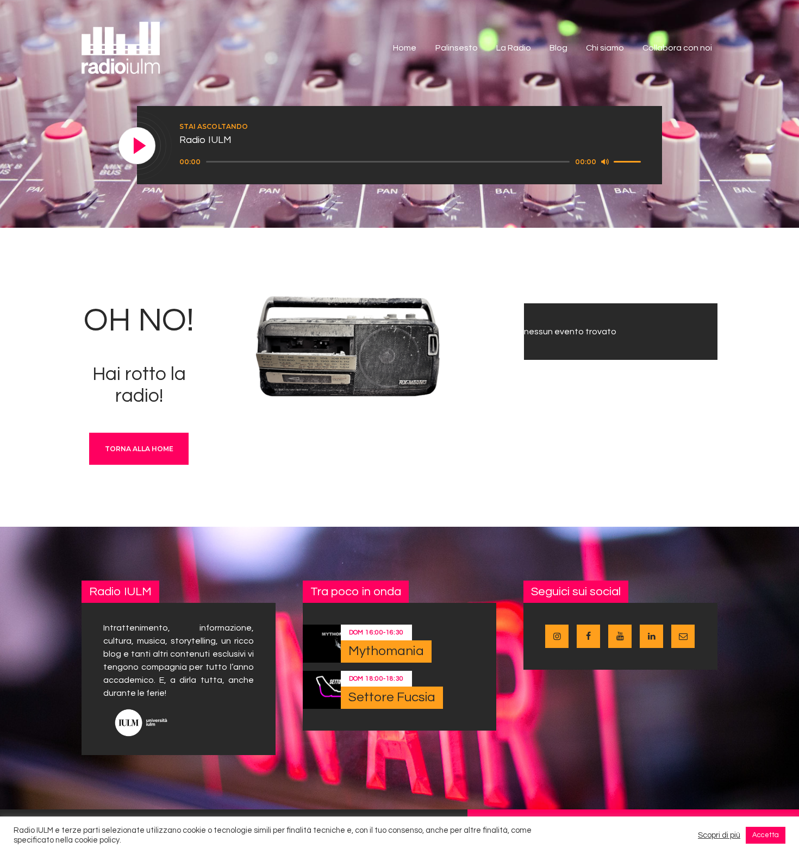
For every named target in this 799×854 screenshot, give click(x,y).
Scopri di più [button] (719, 835)
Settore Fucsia (391, 697)
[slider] (629, 161)
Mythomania (386, 651)
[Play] (137, 146)
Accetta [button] (765, 835)
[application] (411, 162)
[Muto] (605, 161)
